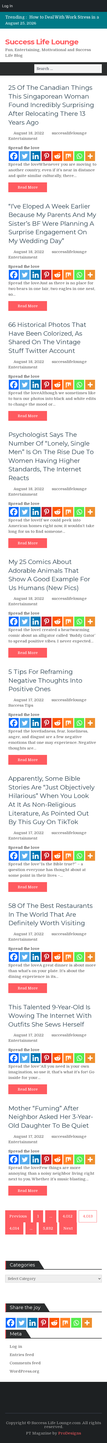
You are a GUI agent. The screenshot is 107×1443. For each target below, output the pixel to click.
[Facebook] (14, 156)
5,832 (48, 1228)
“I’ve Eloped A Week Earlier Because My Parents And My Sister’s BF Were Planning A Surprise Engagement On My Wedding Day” (52, 224)
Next (68, 1228)
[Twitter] (25, 156)
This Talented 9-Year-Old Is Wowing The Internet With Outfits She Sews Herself (50, 1015)
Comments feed (25, 1363)
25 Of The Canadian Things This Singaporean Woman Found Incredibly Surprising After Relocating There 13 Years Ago (51, 105)
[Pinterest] (46, 156)
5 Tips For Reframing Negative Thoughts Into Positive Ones (45, 680)
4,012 (67, 1216)
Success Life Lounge (41, 41)
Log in (16, 1346)
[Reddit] (57, 156)
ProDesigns (69, 1433)
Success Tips (20, 705)
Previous (18, 1216)
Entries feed (22, 1354)
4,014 (14, 1228)
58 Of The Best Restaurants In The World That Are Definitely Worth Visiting (50, 914)
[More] (90, 156)
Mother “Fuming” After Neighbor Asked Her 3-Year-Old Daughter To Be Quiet (50, 1117)
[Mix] (68, 156)
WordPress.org (24, 1371)
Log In (7, 6)
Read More (28, 187)
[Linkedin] (36, 156)
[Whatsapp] (79, 156)
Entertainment (22, 138)
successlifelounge (69, 133)
